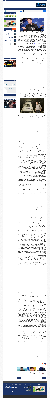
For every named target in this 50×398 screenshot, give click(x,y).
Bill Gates (8, 83)
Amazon (15, 83)
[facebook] (5, 0)
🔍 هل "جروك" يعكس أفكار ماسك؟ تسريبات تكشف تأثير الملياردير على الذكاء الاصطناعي (31, 373)
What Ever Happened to (9, 89)
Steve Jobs (10, 88)
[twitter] (6, 0)
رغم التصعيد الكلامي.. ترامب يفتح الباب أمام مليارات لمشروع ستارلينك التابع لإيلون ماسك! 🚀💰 (41, 373)
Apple (12, 83)
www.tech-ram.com (12, 389)
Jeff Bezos (34, 43)
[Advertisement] (17, 4)
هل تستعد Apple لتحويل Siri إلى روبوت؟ (9, 43)
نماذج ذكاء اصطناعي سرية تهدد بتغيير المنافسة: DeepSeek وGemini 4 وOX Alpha (8, 40)
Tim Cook (6, 88)
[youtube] (4, 0)
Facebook (10, 84)
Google (7, 84)
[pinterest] (8, 0)
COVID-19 (5, 83)
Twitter (15, 89)
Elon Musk (14, 84)
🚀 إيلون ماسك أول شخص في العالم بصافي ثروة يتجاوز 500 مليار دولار (21, 372)
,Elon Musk (44, 15)
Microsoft (14, 88)
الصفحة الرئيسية (44, 0)
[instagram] (9, 0)
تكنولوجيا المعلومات (14, 92)
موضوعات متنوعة (9, 92)
